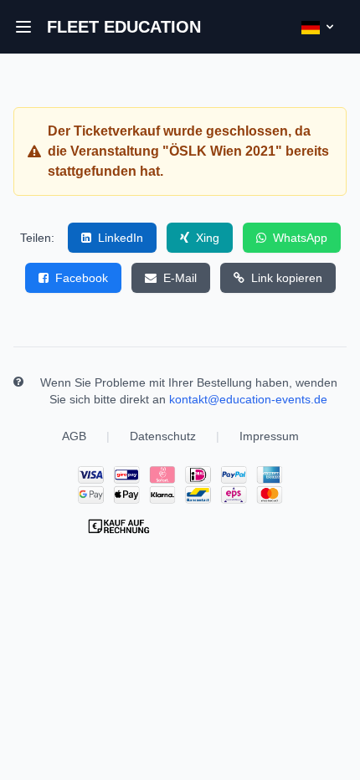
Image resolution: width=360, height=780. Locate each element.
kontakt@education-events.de (248, 399)
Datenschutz (163, 436)
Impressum (269, 436)
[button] (23, 27)
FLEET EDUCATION (124, 27)
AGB (74, 436)
